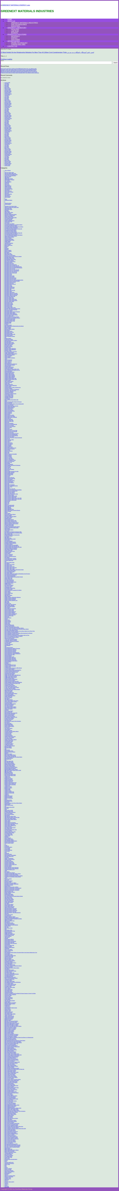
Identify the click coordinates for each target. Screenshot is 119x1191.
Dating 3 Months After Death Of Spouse (13, 401)
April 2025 (6, 98)
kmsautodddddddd (8, 724)
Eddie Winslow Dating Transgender (12, 534)
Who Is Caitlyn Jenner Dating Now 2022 (13, 1054)
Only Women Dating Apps (9, 827)
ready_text (6, 879)
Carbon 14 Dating (8, 355)
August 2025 (7, 94)
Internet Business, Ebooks (10, 651)
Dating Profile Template (9, 472)
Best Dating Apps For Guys (10, 278)
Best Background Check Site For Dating (13, 256)
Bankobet (6, 248)
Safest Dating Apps (8, 898)
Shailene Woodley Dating (9, 916)
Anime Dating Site (8, 221)
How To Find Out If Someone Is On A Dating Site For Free (16, 635)
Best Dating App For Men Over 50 (11, 265)
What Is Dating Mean (8, 1032)
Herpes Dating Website (9, 605)
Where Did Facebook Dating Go (11, 1043)
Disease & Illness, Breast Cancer (11, 522)
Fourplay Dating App (8, 560)
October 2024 (7, 105)
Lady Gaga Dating (8, 728)
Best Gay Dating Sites (9, 301)
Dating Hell (6, 452)
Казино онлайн (7, 1169)
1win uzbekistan (7, 181)
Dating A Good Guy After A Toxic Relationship (14, 403)
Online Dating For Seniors (10, 822)
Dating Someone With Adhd (10, 500)
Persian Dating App (8, 838)
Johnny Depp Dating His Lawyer (11, 700)
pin (5, 843)
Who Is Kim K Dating (8, 1094)
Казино (6, 1167)
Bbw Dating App (7, 253)
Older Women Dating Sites (10, 816)
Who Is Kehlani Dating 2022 (10, 1091)
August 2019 (7, 165)
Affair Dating (7, 211)
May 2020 (6, 158)
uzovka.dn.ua (7, 1006)
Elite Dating (6, 536)
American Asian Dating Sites (10, 217)
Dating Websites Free (9, 509)
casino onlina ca (7, 361)
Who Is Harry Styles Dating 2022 (11, 1072)
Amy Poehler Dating (8, 218)
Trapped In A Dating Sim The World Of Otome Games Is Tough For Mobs (20, 993)
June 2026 (6, 84)
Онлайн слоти (7, 1177)
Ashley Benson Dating (9, 236)
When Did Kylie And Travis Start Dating (12, 1041)
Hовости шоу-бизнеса (9, 638)
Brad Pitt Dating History (9, 343)
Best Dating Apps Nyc (9, 283)
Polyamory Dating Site (9, 862)
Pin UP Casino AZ (8, 850)
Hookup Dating (7, 620)
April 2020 (6, 159)
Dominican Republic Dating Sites (11, 527)
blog (5, 337)
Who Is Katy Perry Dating (9, 1088)
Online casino (7, 820)
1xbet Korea (7, 195)
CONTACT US (12, 46)
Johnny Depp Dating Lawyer (10, 701)
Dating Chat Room (8, 442)
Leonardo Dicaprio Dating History (11, 731)
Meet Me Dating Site (8, 761)
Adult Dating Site (8, 208)
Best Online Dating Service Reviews (12, 311)
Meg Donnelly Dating (8, 762)
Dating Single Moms (8, 481)
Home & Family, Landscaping (10, 613)
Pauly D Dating (7, 837)
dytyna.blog (6, 530)
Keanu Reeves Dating (9, 714)
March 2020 (7, 160)
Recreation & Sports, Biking (10, 882)
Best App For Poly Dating (9, 255)
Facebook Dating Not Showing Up (11, 546)
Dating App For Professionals (10, 424)
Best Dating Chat (8, 285)
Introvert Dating (7, 661)
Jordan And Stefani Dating (10, 703)
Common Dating (7, 386)
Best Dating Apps (8, 274)
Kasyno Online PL (8, 711)
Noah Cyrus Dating (8, 813)
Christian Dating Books (9, 374)
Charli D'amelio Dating (9, 366)
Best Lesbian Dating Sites (10, 307)
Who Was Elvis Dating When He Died (12, 1144)
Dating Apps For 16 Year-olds (10, 431)
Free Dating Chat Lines (9, 566)
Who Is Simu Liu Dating (9, 1134)
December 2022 (7, 127)
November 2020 (7, 152)
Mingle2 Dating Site (8, 773)
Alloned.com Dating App (9, 215)
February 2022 (7, 137)
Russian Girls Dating (8, 894)
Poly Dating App (7, 860)
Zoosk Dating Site (8, 1157)
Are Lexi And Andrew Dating (10, 229)
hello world (6, 601)
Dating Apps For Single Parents (11, 435)
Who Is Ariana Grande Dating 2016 (12, 1046)
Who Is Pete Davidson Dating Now (11, 1123)
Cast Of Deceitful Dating (9, 364)
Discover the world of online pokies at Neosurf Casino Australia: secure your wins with (19, 71)
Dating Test (6, 502)
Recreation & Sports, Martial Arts (11, 883)
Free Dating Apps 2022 (9, 564)
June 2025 (6, 96)
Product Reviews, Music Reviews (11, 868)
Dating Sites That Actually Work (11, 493)
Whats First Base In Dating (10, 1038)
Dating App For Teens (9, 425)
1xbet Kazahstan (8, 193)
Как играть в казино (8, 1170)
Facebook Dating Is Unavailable (11, 545)
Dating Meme (7, 463)
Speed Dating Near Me (9, 942)
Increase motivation (8, 644)
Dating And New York (8, 421)
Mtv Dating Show (8, 799)
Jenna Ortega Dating (8, 694)
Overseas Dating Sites (9, 832)
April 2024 (6, 111)
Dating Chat (7, 441)
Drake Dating (7, 528)
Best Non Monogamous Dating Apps (12, 308)
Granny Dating (7, 592)
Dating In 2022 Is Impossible (10, 453)
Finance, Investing (8, 555)
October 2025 (7, 92)
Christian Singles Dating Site (10, 379)
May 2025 (6, 97)
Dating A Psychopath (8, 409)
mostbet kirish (7, 789)
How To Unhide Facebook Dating (11, 637)
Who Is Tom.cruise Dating (9, 1139)
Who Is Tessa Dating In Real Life (11, 1138)
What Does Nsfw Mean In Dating (11, 1024)
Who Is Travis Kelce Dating (10, 1141)
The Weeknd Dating (8, 976)
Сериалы (6, 1183)
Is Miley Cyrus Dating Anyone (10, 676)
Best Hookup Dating (8, 304)
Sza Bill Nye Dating (8, 961)
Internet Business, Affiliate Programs (12, 648)
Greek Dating (7, 594)
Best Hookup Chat (8, 302)
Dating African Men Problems (10, 417)
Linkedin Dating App (8, 740)
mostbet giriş (7, 785)
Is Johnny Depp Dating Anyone (11, 672)
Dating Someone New (9, 494)
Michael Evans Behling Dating (10, 767)
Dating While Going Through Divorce (12, 510)
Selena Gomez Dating (9, 907)
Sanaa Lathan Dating (9, 901)
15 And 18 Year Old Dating (10, 175)
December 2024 (7, 103)
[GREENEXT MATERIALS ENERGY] (15, 5)
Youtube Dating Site (8, 1153)
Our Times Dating (8, 830)
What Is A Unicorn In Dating (10, 1028)
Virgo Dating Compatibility (9, 1013)
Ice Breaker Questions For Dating (11, 641)
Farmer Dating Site (8, 550)
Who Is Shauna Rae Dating (10, 1132)
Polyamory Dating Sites (9, 863)
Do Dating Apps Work (9, 525)
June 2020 (6, 157)
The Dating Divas (8, 971)
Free (5, 561)
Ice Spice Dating (8, 642)
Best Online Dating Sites (9, 312)
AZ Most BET (7, 242)
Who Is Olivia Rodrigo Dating (10, 1121)
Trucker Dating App (8, 998)
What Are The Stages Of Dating (11, 1021)
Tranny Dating (7, 988)
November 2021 (7, 140)
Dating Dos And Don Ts (9, 448)
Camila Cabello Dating (9, 352)
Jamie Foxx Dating (8, 691)
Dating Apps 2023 (8, 429)
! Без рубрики (7, 170)
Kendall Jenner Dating (9, 718)
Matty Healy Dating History (10, 754)
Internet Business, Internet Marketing (12, 653)
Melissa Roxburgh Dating (9, 764)
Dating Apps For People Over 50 (11, 433)
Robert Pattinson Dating (9, 892)
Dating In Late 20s (8, 458)
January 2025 (7, 102)
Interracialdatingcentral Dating (10, 660)
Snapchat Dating (8, 931)
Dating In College (8, 457)
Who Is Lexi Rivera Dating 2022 (11, 1098)
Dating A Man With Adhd (9, 406)
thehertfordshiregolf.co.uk (9, 977)
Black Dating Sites (8, 333)
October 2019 (7, 164)
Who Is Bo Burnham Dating (10, 1051)
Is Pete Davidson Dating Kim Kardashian (13, 682)
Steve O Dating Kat (8, 950)
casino (5, 358)
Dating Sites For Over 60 (9, 488)
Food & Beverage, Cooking (10, 558)
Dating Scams (7, 475)
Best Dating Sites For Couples (10, 293)
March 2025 (7, 99)
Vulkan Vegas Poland (9, 1016)
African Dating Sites (8, 212)
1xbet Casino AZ (8, 190)
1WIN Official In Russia (9, 179)
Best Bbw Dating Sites (9, 257)
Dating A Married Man (9, 407)
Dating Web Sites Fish (9, 506)
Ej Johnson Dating (8, 535)
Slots (5, 928)
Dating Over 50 (7, 468)
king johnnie (7, 722)
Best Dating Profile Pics (9, 287)
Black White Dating (8, 335)
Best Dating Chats (8, 286)
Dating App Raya (8, 427)
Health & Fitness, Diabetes (10, 598)
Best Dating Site (7, 289)
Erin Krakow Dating (8, 540)
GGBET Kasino (7, 583)
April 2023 (6, 123)
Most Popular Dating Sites (10, 775)
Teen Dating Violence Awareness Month (13, 965)
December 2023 (7, 115)
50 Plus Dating (7, 204)
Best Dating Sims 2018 (9, 288)
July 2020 (6, 156)
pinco (5, 852)
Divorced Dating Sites (9, 524)
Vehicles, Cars (7, 1010)
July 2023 (6, 120)
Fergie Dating (7, 553)
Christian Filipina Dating (9, 377)
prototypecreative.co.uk (9, 869)
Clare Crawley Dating (8, 381)
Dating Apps (7, 428)
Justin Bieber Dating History (10, 707)
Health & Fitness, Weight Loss (10, 600)
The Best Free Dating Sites (10, 970)
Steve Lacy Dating (8, 949)
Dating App (6, 422)
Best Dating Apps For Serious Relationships (13, 279)
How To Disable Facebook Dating (11, 634)
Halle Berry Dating (8, 595)
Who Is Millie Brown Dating (10, 1113)
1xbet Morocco (7, 196)
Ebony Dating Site (8, 533)
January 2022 (7, 138)
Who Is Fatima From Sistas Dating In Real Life (14, 1069)
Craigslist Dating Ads (8, 396)
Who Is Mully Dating (8, 1116)
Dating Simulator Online (9, 480)
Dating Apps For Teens (9, 436)
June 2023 (6, 121)
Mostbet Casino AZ (8, 781)
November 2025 (7, 91)
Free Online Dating (8, 572)
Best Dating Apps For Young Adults (12, 280)
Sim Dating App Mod (8, 922)
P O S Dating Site (8, 833)
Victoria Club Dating (8, 1011)
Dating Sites (7, 487)
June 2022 (6, 133)
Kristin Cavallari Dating (9, 726)
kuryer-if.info (7, 727)
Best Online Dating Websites (10, 313)
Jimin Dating (7, 698)
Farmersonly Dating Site (9, 551)
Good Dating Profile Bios (9, 588)
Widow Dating (7, 1147)
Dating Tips (6, 503)
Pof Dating (6, 857)
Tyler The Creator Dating (9, 1000)
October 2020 (7, 153)
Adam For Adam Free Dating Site (11, 207)
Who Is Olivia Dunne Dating (10, 1120)
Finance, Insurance (8, 554)
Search (2, 60)
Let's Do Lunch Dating (9, 737)
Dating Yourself (7, 511)
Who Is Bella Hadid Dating (10, 1048)
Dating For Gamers (8, 450)
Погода (6, 1180)
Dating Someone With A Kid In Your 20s (12, 497)
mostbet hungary (8, 786)
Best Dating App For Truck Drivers (11, 270)
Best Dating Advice (8, 262)
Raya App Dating (8, 878)
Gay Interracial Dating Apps (10, 581)
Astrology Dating (8, 237)
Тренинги (6, 1185)
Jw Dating (6, 709)
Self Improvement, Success (10, 911)
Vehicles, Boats (7, 1009)
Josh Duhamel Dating (9, 704)
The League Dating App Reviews (11, 973)
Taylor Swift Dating (8, 963)
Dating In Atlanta (8, 455)
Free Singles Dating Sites (9, 575)
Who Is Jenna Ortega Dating (10, 1076)
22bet (5, 199)
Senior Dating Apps (8, 914)
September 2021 (8, 142)
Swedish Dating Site (8, 956)
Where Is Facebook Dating (10, 1044)
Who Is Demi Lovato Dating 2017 (11, 1059)
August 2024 (7, 107)
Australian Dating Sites (9, 240)
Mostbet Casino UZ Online (10, 784)
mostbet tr (6, 793)
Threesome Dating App (9, 979)
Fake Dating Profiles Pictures (10, 549)
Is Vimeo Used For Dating (9, 688)
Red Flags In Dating (8, 884)
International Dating (8, 647)
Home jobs (6, 616)
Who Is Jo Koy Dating (9, 1078)
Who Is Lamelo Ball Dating (10, 1097)
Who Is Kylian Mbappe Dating (10, 1095)
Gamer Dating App (8, 577)
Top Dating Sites (8, 986)
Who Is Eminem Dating (9, 1067)
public (5, 870)
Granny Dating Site (8, 593)
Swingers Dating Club (9, 959)
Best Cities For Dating (9, 260)
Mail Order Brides (8, 747)
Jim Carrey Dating (8, 697)
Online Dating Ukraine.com (10, 825)
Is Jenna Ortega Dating (9, 668)
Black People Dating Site (9, 334)
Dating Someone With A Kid (10, 496)
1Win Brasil (6, 177)
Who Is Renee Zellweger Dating (11, 1125)
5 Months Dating (8, 203)
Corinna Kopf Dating (8, 392)
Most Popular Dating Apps (10, 774)
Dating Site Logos (8, 486)
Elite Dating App (7, 537)
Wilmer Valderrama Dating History (11, 1150)
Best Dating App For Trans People (11, 269)
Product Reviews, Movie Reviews (11, 867)
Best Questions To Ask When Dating (12, 317)
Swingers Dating (7, 958)
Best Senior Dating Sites (9, 319)
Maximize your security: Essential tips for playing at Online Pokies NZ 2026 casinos (18, 70)
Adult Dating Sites (8, 209)
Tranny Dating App (8, 989)
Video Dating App (8, 1012)
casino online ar (7, 362)
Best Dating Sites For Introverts (11, 294)
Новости (6, 1174)
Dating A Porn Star (8, 408)
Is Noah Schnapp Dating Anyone (11, 681)
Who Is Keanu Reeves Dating (10, 1089)
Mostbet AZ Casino (8, 778)
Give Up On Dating (8, 586)
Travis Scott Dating (8, 997)
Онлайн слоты (7, 1178)
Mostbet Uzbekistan (8, 797)
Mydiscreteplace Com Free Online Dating (13, 803)
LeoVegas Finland (8, 732)
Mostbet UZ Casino (8, 795)
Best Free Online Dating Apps (10, 300)
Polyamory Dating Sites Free (10, 864)
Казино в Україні (8, 1168)
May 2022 (6, 134)
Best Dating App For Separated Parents (13, 266)
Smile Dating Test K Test (9, 930)
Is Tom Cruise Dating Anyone (10, 686)
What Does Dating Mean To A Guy (11, 1023)
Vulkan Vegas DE (8, 1014)
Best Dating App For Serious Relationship (13, 267)
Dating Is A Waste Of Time (10, 460)
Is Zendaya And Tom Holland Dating (12, 689)
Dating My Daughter (8, 464)
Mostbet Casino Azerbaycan (10, 782)
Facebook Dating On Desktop (10, 548)
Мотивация (6, 1173)
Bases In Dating (7, 250)
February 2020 (7, 161)
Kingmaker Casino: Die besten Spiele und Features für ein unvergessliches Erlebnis (19, 69)
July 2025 (6, 95)
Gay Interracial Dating (9, 580)
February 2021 (7, 149)
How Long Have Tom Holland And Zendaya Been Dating (16, 629)
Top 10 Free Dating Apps (9, 985)
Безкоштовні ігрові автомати (10, 1159)
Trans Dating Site (8, 991)
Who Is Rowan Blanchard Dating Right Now (13, 1126)
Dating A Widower (8, 413)
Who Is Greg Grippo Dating (10, 1070)
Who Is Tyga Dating (8, 1142)
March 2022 (7, 136)
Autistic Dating (7, 241)
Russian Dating (7, 893)
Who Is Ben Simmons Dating (10, 1049)
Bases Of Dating (8, 251)
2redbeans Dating (8, 200)
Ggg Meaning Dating (8, 584)
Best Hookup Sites (8, 306)
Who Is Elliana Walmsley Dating (11, 1066)
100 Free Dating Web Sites (10, 173)
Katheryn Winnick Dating (9, 713)
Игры (5, 1166)
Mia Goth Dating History (9, 765)
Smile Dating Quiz (8, 929)
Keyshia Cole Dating (8, 719)
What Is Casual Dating (9, 1031)
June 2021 (6, 146)
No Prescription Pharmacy (10, 812)
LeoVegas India (7, 733)
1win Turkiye (7, 180)
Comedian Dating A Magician (10, 385)
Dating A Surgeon (8, 412)
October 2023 (7, 117)
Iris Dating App (7, 663)
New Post (6, 808)
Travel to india (7, 996)
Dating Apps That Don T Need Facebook (13, 437)
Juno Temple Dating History (10, 706)
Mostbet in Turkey (8, 787)
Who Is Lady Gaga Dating (10, 1096)
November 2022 (7, 128)
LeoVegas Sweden (8, 735)
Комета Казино (7, 1172)
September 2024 (8, 106)
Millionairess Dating (8, 772)
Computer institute (8, 388)
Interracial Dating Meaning (10, 657)
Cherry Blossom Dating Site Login (11, 369)
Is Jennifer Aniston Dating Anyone (11, 670)
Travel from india (8, 995)
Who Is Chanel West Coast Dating (11, 1055)
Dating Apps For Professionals (10, 434)
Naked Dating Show (8, 805)
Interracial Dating (8, 655)
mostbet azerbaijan (8, 779)
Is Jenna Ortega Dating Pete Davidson (12, 669)
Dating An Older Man (8, 420)
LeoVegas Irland (8, 734)
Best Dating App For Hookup (10, 264)
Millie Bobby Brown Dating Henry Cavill (12, 770)
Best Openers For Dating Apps (11, 314)
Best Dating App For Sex (9, 268)
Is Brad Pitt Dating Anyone (10, 664)
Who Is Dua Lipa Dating (9, 1064)
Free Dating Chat (8, 565)
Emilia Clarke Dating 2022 (10, 538)
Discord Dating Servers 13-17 (10, 521)
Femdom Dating (7, 552)
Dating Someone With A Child (10, 495)
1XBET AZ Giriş (7, 186)
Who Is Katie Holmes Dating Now (11, 1087)
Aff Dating (6, 210)
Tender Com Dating (8, 966)
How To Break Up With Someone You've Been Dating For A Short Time (19, 631)
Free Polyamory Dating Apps (10, 574)
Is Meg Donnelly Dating (9, 674)
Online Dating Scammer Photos (11, 823)
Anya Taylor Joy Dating (9, 223)
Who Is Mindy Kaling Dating (10, 1114)
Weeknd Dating (7, 1020)
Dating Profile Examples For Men (11, 471)
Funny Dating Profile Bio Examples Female (13, 576)
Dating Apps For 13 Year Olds (10, 430)
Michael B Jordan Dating (9, 766)
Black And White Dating (9, 329)
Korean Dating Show (8, 725)
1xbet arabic (7, 184)
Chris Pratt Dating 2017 (9, 372)
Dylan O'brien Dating (8, 529)
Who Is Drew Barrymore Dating (11, 1063)
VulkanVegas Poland (8, 1017)
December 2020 (7, 151)
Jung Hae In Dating (8, 705)
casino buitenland (8, 359)
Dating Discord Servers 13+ (10, 447)
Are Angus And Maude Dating (10, 225)
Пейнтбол (6, 1179)
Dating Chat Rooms (8, 443)
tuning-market (7, 999)
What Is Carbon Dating (9, 1030)
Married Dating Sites (8, 750)
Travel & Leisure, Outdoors (10, 994)
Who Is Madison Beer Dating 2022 (11, 1104)
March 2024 (7, 112)
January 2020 (7, 162)
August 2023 (7, 119)
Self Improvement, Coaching (10, 908)
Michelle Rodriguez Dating (10, 768)
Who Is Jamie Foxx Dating (10, 1075)
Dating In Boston (8, 456)
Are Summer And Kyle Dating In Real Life (13, 232)
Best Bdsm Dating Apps (9, 258)
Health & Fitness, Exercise (10, 599)
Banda (5, 247)
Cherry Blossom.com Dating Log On (12, 370)
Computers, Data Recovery (10, 390)
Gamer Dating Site (8, 578)
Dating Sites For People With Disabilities (13, 489)
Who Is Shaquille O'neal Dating (11, 1131)
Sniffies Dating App (8, 933)
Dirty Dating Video (8, 517)
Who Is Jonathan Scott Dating (10, 1082)
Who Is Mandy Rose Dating (10, 1106)
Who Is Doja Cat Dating (9, 1060)
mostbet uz (6, 794)
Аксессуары (7, 1158)
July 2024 (6, 108)
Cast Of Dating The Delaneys (10, 363)
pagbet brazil (7, 835)
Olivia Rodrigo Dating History (10, 819)
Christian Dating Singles (9, 375)
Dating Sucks (7, 501)
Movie (5, 798)
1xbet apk (6, 183)
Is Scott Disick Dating (8, 684)
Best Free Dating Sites (9, 298)
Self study (6, 913)
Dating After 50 (7, 418)
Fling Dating (7, 557)
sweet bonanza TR (8, 957)
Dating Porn (7, 470)
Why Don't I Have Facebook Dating (12, 1146)
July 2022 (6, 132)
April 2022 (6, 135)
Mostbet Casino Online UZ (10, 783)
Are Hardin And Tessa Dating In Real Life (13, 228)
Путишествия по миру (9, 1181)
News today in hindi (8, 810)
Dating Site (6, 483)
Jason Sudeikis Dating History (10, 693)
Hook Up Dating (7, 617)
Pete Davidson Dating (9, 839)
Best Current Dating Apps (9, 261)
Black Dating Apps (8, 331)
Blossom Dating (7, 338)
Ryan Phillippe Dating (9, 895)
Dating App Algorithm (8, 423)
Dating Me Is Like (8, 462)
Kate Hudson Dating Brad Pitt (10, 712)
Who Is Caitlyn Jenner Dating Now (11, 1053)
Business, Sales (7, 350)
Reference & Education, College (11, 886)
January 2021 (7, 150)
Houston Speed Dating (9, 625)
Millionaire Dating (8, 771)
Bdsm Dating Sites (8, 254)
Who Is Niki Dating (8, 1119)
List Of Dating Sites (8, 741)
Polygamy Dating (8, 865)
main (5, 748)
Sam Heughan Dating (9, 899)
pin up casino (7, 849)
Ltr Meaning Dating (8, 744)
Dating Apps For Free (9, 432)
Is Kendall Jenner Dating (9, 673)
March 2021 (7, 148)
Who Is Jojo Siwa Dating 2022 (10, 1081)
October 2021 (7, 141)
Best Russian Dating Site (9, 318)
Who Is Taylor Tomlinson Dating (11, 1137)
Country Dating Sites (8, 395)
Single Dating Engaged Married (11, 924)
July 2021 (6, 145)
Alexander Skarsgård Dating (10, 214)
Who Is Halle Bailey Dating (10, 1071)
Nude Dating (7, 815)
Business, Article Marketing (10, 348)
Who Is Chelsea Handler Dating (11, 1056)
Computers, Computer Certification (11, 389)
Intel (5, 646)
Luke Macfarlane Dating (9, 745)
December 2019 (7, 163)
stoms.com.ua (7, 951)
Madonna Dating (8, 746)
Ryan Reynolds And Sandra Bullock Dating (13, 896)
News (5, 809)
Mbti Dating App (7, 759)
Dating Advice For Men (9, 415)
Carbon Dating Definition (9, 357)
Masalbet (6, 752)
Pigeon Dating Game (8, 842)
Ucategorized (7, 1001)
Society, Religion (8, 936)
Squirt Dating (7, 944)
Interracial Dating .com (9, 656)
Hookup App (7, 619)
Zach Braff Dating (8, 1154)
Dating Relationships (8, 473)
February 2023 (7, 125)
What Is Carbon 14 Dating (10, 1029)
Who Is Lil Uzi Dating (8, 1099)
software (6, 938)
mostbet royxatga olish (9, 792)
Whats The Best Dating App (10, 1039)
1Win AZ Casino (7, 176)
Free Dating (6, 563)
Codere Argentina (8, 382)
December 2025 (7, 90)
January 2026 (7, 89)
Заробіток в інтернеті (9, 1163)
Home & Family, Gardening (10, 611)
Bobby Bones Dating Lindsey (10, 340)
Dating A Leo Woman (8, 404)
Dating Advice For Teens (9, 416)
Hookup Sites (7, 623)
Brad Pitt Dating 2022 (9, 342)
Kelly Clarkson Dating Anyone (10, 717)
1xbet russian (7, 197)
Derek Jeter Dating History (10, 514)
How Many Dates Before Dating (11, 630)
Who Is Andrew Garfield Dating (11, 1045)
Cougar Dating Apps (8, 394)
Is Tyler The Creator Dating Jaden (11, 687)
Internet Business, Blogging (10, 649)
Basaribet (6, 249)
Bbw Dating (6, 252)
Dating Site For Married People (11, 485)
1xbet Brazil (6, 189)
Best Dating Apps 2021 (9, 275)
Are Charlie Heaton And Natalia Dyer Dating (13, 226)
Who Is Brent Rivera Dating (10, 1052)
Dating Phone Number (9, 469)
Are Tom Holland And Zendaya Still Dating (13, 234)
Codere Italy (7, 383)
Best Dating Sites (8, 291)
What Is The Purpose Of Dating (11, 1035)
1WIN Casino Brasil (8, 178)
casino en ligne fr (8, 360)
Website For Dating (8, 1019)
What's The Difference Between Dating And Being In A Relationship (18, 1037)
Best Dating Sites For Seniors (10, 295)
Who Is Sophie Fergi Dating (10, 1135)
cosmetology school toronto (10, 393)
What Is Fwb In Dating (9, 1033)
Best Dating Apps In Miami (10, 282)
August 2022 (7, 131)
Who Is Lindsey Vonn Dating (10, 1100)
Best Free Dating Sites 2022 (10, 299)
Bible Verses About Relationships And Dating (14, 326)
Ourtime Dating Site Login (10, 831)
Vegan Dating (7, 1008)
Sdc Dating (6, 903)
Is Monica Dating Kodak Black (10, 679)
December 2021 (7, 139)
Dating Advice (7, 414)
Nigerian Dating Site (8, 811)
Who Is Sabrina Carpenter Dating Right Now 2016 (15, 1128)
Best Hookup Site (8, 305)
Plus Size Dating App (8, 856)
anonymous (6, 222)
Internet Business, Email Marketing (11, 652)
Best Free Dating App (9, 297)
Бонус (5, 1161)
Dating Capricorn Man (9, 439)
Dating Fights (7, 449)
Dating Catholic (7, 440)
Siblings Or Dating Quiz (9, 920)
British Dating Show (8, 344)
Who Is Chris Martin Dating (10, 1057)
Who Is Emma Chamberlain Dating (11, 1068)
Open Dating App (8, 828)
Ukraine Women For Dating (10, 1002)
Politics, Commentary (8, 858)
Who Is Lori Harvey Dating (10, 1103)
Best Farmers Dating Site (9, 296)
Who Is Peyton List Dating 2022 (11, 1124)
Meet (5, 760)
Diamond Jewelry (8, 515)
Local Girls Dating (8, 742)
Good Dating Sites (8, 589)
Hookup (6, 618)
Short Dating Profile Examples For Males (13, 918)
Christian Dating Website (9, 376)
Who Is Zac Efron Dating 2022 (10, 1143)
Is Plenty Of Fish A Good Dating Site (12, 683)
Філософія (6, 1186)
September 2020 (8, 154)
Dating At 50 (7, 438)
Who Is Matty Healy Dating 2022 (11, 1109)
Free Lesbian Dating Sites (10, 570)
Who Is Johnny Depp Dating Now (11, 1080)
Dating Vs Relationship (9, 505)
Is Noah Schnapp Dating (9, 680)
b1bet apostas (7, 244)
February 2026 (7, 88)
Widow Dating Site (8, 1148)
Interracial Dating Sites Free (10, 659)
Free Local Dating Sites (9, 571)
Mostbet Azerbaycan (8, 780)
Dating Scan (7, 476)
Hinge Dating (7, 607)
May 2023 (6, 122)
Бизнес (6, 1160)
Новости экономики (8, 1176)
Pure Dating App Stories (9, 872)
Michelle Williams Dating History (11, 769)
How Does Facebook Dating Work (11, 626)
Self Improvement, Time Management (12, 912)
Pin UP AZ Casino (8, 847)
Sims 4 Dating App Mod (9, 923)
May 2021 (6, 147)
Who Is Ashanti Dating (9, 1047)
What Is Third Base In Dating (10, 1036)
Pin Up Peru (7, 851)
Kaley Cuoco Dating (8, 710)
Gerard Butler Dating (8, 582)
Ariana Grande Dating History (10, 235)
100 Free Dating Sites (9, 172)
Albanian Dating (7, 213)
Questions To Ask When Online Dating (12, 876)
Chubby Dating (7, 380)
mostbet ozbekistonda (9, 791)
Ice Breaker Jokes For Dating (10, 640)
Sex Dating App (7, 915)
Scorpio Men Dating (8, 902)
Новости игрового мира (9, 1175)
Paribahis (6, 836)
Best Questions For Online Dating (11, 316)
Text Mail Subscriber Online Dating (11, 967)
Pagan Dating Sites (8, 834)
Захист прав (7, 1164)
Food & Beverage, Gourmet (10, 559)
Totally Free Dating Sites (9, 987)
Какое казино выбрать (9, 1171)
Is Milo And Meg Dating (9, 678)
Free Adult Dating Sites (9, 562)
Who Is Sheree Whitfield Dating (11, 1133)
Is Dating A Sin (7, 666)
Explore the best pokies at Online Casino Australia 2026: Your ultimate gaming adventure (20, 72)
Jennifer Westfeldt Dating (9, 695)
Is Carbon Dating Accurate (10, 665)
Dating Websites (7, 508)
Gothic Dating (7, 591)
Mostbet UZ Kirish (8, 796)
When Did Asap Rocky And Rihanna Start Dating (14, 1040)
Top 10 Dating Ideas (8, 983)
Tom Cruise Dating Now (9, 981)
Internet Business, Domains (10, 650)
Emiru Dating (7, 539)
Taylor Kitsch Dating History (10, 962)
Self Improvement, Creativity (10, 909)
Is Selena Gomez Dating (9, 685)
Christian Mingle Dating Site (10, 378)
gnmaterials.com (7, 587)
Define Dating (7, 513)
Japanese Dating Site (9, 692)
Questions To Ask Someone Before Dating (13, 875)
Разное (6, 1182)
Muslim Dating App (8, 800)
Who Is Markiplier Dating (9, 1107)
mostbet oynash (7, 790)
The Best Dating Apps (9, 969)
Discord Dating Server (9, 519)
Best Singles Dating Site (9, 320)
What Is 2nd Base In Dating (10, 1027)
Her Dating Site (7, 603)
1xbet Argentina (7, 185)
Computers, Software (8, 391)
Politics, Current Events (9, 859)
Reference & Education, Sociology (11, 890)
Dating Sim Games (8, 479)
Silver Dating (7, 921)
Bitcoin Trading (7, 328)
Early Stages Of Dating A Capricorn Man (13, 531)
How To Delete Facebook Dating (11, 632)
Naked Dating (7, 804)
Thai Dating (6, 968)
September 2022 (8, 130)
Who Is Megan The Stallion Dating (11, 1110)
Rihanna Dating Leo (8, 891)
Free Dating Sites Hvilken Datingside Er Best (14, 569)
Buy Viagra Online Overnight (10, 351)
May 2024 (6, 110)
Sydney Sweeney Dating (9, 960)
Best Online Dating (8, 310)
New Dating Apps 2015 (9, 807)
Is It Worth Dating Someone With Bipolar (13, 667)
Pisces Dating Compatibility (10, 855)
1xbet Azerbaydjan (8, 188)
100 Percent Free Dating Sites (10, 174)
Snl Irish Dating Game (9, 935)
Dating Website (7, 507)
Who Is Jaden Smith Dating (10, 1073)
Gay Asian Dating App (9, 579)
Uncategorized (7, 1004)
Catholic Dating (7, 365)
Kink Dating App (7, 723)
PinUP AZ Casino (8, 854)
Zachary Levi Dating (8, 1155)
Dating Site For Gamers (9, 484)
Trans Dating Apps (8, 990)
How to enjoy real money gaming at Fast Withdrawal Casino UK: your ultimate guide (19, 68)
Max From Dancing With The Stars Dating (13, 756)
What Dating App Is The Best (10, 1022)
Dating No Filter (7, 466)
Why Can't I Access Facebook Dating (12, 1145)
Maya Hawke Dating (8, 757)
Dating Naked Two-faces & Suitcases (12, 465)
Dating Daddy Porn (8, 446)
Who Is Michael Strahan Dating (11, 1112)
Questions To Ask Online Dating (11, 874)
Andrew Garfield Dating (9, 220)
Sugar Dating (7, 953)
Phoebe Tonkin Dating (9, 841)
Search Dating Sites (8, 905)
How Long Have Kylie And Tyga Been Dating (14, 627)
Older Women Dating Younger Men (11, 817)
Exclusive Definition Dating (10, 542)
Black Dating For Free (9, 332)
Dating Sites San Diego (9, 492)
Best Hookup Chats (8, 303)
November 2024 (7, 104)
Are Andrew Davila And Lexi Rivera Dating (13, 224)
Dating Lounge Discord (9, 461)
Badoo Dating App (8, 245)
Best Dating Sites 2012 (9, 292)
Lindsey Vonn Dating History (10, 739)
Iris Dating (6, 662)
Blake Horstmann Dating (9, 336)
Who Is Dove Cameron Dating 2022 (12, 1061)
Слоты (5, 1184)
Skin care (6, 926)
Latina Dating (7, 729)
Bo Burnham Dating (8, 339)
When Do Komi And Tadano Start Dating (13, 1042)
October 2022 (7, 129)
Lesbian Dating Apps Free (10, 736)
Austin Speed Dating (8, 239)
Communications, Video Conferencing (12, 387)
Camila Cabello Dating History (10, 353)
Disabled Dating (7, 518)
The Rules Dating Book (9, 974)
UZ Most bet (7, 1005)
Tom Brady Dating (8, 980)
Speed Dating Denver (9, 940)
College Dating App (8, 384)
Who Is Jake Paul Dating (9, 1074)
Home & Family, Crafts (9, 609)
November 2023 (7, 116)
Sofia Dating (7, 937)
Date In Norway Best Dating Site (11, 399)
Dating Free (6, 451)
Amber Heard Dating (8, 216)
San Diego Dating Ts (8, 900)
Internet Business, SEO (9, 654)
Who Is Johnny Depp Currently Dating (12, 1079)
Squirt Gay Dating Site (9, 945)
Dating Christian (7, 445)
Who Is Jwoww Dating (9, 1083)
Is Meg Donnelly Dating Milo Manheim (12, 675)
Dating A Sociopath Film (9, 410)
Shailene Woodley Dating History (11, 917)
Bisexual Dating (7, 327)
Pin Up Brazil (7, 848)
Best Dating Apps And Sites (10, 277)
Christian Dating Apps (9, 373)
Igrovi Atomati (7, 643)
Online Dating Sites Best (9, 824)
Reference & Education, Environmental (12, 887)
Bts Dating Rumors (8, 346)
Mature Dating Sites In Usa (10, 755)
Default (6, 512)
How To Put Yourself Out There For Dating (13, 636)
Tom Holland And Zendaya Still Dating (12, 982)
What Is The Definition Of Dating (11, 1034)
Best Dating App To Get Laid (10, 272)
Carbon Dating (7, 356)
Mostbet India (7, 788)
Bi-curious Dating (8, 325)
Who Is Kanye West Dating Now (11, 1085)
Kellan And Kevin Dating (9, 716)
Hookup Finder (7, 621)
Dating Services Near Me (9, 478)
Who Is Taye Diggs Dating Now (11, 1136)
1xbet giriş (6, 192)
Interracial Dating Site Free (10, 658)
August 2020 (7, 155)
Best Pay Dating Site (8, 315)
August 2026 (7, 82)
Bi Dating (6, 323)
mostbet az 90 (7, 777)
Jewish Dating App (8, 696)
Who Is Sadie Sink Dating (9, 1129)
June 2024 (6, 109)
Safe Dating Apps (8, 897)
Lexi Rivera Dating (8, 738)
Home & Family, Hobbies (9, 612)
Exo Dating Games (8, 544)
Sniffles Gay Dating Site (9, 934)
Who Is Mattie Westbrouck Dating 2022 (12, 1108)
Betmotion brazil (7, 321)
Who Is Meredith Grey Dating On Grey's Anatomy (14, 1111)
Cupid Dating (7, 398)
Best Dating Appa (8, 273)
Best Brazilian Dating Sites (10, 259)
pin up (5, 844)
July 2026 (6, 83)
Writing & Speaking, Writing (10, 1152)
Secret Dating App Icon (9, 906)
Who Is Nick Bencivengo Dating (11, 1118)
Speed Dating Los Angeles (10, 941)
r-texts (5, 877)
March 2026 (7, 87)
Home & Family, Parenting (10, 614)
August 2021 (7, 144)
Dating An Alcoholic (8, 419)
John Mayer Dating (8, 699)
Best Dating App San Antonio (10, 271)
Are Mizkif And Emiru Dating (10, 230)
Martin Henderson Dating (9, 751)
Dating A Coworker (8, 402)
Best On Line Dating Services (10, 309)
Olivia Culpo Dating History (10, 818)
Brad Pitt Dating (7, 341)
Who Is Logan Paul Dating (10, 1102)
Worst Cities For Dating (9, 1151)
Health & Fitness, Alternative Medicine (12, 597)
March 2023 (7, 124)
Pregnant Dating (8, 866)
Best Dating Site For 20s (9, 290)
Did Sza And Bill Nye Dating (10, 516)
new (5, 806)
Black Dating (7, 330)
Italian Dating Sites (8, 690)
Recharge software (8, 880)
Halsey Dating (7, 596)
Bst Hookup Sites (8, 345)
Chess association (8, 371)
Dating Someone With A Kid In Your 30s (12, 499)
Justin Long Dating (8, 708)
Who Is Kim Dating (8, 1093)
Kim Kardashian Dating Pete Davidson (12, 721)
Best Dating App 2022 (9, 263)
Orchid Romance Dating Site (10, 829)
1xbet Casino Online (8, 191)
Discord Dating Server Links (10, 520)
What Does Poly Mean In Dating (11, 1025)
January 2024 (7, 114)
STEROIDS (6, 948)
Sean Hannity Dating (8, 904)
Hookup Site (7, 622)
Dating (5, 400)
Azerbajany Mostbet (8, 243)
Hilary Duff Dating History (9, 606)
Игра (5, 1165)
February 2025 (7, 101)
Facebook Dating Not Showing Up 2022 (13, 547)
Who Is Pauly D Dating (9, 1122)
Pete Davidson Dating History (10, 840)
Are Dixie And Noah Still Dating (11, 227)
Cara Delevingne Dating (9, 354)
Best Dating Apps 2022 (9, 276)
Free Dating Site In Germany (10, 567)
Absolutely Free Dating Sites (10, 206)
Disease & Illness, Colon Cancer (11, 523)
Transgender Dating (8, 992)
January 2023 (7, 126)
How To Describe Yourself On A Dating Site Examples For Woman (18, 633)
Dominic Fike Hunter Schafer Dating (12, 526)
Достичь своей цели (8, 1162)
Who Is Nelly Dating (8, 1117)
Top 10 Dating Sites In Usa (10, 984)
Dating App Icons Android (9, 426)
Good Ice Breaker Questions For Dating (12, 590)
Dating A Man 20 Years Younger (11, 405)
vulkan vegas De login (9, 1015)
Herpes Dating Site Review (10, 604)
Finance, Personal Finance (10, 556)
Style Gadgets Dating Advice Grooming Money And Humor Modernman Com (20, 952)
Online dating (7, 821)
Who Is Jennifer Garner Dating (10, 1077)
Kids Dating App (7, 720)
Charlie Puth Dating (8, 367)
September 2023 (8, 118)
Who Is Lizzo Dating (8, 1101)
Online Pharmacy (8, 826)
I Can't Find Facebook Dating (10, 639)
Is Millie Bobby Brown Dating (10, 677)
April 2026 (6, 86)
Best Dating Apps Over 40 (10, 284)
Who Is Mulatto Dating (9, 1115)
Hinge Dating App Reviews (10, 608)
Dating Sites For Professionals (10, 490)
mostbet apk (7, 776)
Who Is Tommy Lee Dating (10, 1140)
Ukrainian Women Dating (9, 1003)
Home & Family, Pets (8, 615)
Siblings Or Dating (8, 919)
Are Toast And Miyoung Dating (10, 233)
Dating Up (6, 504)
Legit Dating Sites (8, 730)
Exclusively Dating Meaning (10, 543)
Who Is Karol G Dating (9, 1086)
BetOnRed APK (7, 322)
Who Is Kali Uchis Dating (9, 1084)
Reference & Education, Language (12, 889)
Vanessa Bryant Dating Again (10, 1007)
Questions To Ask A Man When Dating (12, 873)
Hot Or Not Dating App (9, 624)
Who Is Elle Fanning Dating (10, 1065)
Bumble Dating (7, 347)
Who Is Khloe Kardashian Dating (11, 1092)
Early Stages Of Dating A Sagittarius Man (13, 532)
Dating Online (7, 467)
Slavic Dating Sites (8, 927)
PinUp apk (6, 853)
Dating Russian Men (8, 474)
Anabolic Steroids (8, 219)
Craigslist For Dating (8, 397)
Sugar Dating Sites (8, 954)
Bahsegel (6, 246)
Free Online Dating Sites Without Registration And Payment (17, 573)
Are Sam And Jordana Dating (10, 231)
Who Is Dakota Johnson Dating (11, 1058)
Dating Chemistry (8, 444)
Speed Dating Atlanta (9, 939)
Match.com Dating (8, 753)
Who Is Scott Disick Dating (10, 1130)
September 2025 (8, 93)
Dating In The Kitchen (9, 459)
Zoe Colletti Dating (8, 1156)
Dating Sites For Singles (9, 491)
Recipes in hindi (7, 881)
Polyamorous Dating (8, 861)
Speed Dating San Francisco (10, 943)
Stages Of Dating (8, 946)
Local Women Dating (8, 743)
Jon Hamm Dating (8, 702)
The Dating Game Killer (9, 972)
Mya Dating (6, 801)
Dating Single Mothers (9, 482)
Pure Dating (7, 871)
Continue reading (6, 59)
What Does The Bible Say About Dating (12, 1026)
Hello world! (6, 602)
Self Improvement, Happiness (10, 910)
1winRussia (6, 182)
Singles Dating (7, 925)
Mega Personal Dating (9, 763)
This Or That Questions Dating (10, 978)
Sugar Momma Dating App (10, 955)
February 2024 (7, 113)
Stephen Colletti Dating (9, 947)
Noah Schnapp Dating (9, 814)
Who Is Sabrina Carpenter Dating (11, 1127)
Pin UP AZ (6, 846)
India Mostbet (7, 645)
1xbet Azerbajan (7, 187)
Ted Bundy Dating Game (9, 964)
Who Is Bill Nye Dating (9, 1050)
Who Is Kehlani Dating (9, 1090)
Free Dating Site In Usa (9, 568)
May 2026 (6, 85)
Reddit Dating (7, 885)
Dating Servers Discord (9, 477)
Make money (7, 749)
